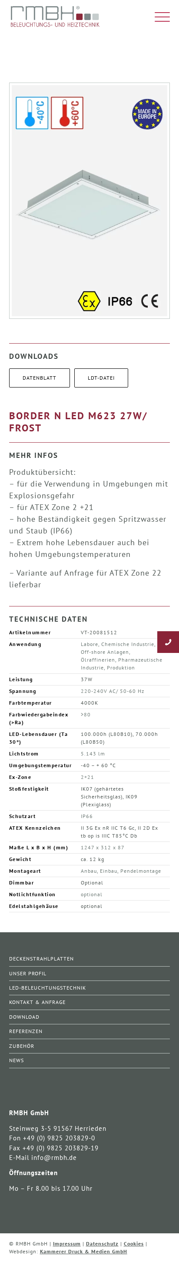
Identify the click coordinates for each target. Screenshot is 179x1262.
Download (24, 1017)
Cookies (134, 1243)
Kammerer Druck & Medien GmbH (83, 1251)
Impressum (67, 1243)
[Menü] (158, 17)
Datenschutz (102, 1243)
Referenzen (26, 1031)
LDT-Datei (101, 377)
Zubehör (21, 1046)
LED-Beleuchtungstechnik (47, 987)
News (16, 1060)
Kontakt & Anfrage (37, 1002)
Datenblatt (39, 377)
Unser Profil (27, 973)
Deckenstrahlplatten (41, 958)
